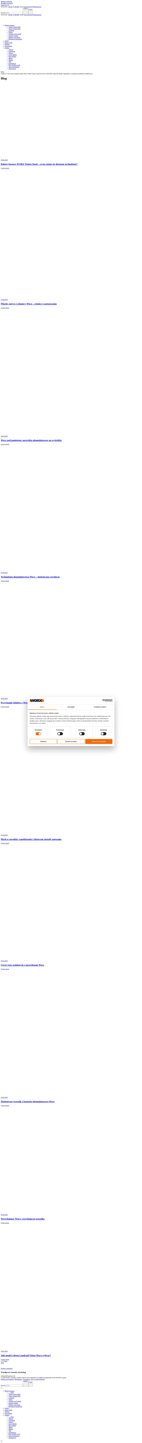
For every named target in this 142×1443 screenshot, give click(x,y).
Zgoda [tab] (42, 707)
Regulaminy (18, 1379)
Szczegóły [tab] (71, 707)
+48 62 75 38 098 (13, 7)
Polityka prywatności (7, 1379)
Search (3, 13)
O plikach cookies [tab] (100, 707)
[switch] (60, 733)
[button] (71, 72)
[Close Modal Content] (1, 1388)
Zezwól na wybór (71, 741)
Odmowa (43, 741)
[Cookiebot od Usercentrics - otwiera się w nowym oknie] (103, 700)
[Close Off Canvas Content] (1, 1441)
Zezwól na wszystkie (99, 741)
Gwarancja (26, 1379)
